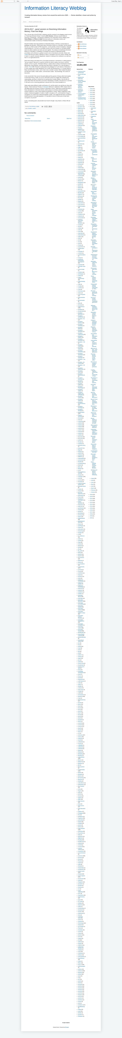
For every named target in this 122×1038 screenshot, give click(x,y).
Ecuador (80, 441)
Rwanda (80, 861)
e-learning (80, 421)
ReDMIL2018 (81, 841)
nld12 (79, 792)
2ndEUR (80, 123)
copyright (80, 264)
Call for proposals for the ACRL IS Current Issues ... (94, 144)
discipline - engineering (80, 334)
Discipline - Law (81, 359)
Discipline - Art (81, 318)
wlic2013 (80, 987)
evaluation (80, 476)
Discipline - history (80, 348)
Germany (80, 514)
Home (24, 21)
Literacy (80, 736)
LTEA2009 (80, 748)
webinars (80, 970)
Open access (81, 805)
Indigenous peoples (80, 583)
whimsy (79, 974)
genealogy (80, 513)
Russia (79, 859)
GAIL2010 (80, 506)
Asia (79, 166)
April (92, 486)
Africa (79, 149)
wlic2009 (80, 984)
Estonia (79, 465)
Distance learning (80, 416)
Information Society (80, 630)
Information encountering (81, 603)
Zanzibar (80, 1014)
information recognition (80, 624)
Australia (80, 175)
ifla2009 (80, 554)
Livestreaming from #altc (94, 451)
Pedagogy (80, 813)
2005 (91, 516)
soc (79, 888)
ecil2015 (80, 426)
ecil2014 (80, 424)
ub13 (79, 936)
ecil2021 (80, 435)
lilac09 (79, 702)
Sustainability (81, 908)
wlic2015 (80, 991)
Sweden (80, 911)
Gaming (80, 509)
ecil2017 (34, 108)
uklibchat (80, 941)
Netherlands (81, 784)
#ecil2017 (30, 108)
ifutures (79, 562)
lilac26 (79, 730)
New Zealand (81, 786)
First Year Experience (80, 493)
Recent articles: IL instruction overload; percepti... (94, 421)
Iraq (79, 644)
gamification (80, 508)
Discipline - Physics (80, 381)
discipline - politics (80, 384)
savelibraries (81, 869)
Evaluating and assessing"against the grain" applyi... (94, 387)
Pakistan (80, 811)
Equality (80, 461)
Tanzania (80, 921)
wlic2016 (80, 993)
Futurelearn (80, 504)
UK (78, 940)
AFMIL (79, 147)
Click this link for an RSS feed (81, 72)
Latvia (79, 682)
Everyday (80, 481)
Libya (79, 698)
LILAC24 (80, 726)
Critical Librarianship (81, 278)
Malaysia (80, 752)
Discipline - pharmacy (80, 378)
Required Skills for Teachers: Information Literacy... (94, 329)
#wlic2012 (80, 117)
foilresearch (80, 495)
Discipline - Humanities (80, 351)
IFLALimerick (81, 557)
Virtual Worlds (81, 956)
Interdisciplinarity (82, 637)
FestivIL (79, 489)
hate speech (81, 529)
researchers (80, 851)
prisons (79, 825)
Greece (79, 524)
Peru (79, 814)
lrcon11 (79, 743)
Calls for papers (81, 206)
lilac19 (79, 716)
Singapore (80, 882)
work (79, 1003)
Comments (81, 57)
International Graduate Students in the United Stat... (94, 205)
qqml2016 (80, 836)
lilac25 (79, 728)
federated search (82, 486)
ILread (79, 571)
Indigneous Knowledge (80, 586)
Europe (79, 475)
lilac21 (79, 721)
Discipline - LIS (81, 365)
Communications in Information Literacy (82, 95)
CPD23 (79, 275)
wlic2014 (80, 989)
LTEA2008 (80, 747)
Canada (80, 210)
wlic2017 (80, 994)
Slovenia (80, 887)
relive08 (80, 845)
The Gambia (81, 926)
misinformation (81, 769)
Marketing (80, 753)
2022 (91, 96)
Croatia (79, 286)
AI (78, 152)
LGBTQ (79, 693)
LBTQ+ (79, 684)
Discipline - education (80, 331)
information (80, 598)
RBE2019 (80, 838)
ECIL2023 (80, 436)
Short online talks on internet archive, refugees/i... (94, 447)
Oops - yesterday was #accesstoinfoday (94, 122)
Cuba (79, 289)
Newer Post (27, 118)
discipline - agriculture (80, 313)
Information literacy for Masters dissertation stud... (94, 242)
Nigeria (79, 790)
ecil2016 (80, 428)
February (93, 490)
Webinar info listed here (81, 78)
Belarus (79, 186)
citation (79, 236)
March (92, 488)
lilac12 (79, 706)
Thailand (80, 924)
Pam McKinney (83, 44)
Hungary (80, 532)
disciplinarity (81, 311)
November (93, 111)
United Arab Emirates (80, 947)
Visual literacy (81, 958)
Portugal (80, 823)
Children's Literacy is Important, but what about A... (94, 323)
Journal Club (81, 663)
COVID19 (80, 272)
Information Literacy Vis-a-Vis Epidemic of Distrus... (94, 174)
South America (81, 896)
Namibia (80, 781)
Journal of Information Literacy (80, 91)
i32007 (79, 538)
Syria (79, 915)
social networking (80, 891)
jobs (79, 660)
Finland (79, 490)
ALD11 (79, 155)
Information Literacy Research (80, 617)
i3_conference (81, 536)
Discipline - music (80, 371)
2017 (91, 106)
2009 (91, 508)
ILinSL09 (80, 569)
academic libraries (80, 129)
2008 (91, 510)
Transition (80, 930)
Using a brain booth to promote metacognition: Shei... (94, 287)
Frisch (30, 66)
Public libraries (81, 828)
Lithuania (80, 738)
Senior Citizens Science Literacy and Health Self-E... (94, 279)
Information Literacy (80, 609)
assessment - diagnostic (81, 173)
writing (79, 1009)
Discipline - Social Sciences (81, 403)
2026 (91, 88)
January (93, 492)
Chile (79, 229)
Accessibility (81, 136)
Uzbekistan (80, 953)
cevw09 (79, 224)
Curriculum (80, 291)
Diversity (80, 418)
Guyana (80, 527)
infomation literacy (80, 596)
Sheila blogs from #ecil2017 (94, 193)
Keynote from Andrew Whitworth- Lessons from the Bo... (94, 235)
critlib (79, 284)
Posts (80, 55)
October (93, 114)
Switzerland (80, 913)
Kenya (79, 669)
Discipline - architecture (80, 316)
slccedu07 (80, 883)
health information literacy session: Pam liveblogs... (94, 212)
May (92, 484)
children (80, 228)
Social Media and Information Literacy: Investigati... (94, 336)
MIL (79, 765)
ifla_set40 (80, 550)
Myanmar (80, 779)
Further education (80, 502)
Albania (79, 154)
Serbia (79, 880)
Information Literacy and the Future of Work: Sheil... (93, 315)
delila (79, 303)
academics (80, 134)
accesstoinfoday (81, 138)
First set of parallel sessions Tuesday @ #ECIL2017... (94, 300)
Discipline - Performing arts (81, 374)
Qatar (79, 834)
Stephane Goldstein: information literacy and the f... (94, 308)
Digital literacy (81, 306)
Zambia (79, 1012)
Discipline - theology (80, 410)
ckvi (79, 241)
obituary (80, 797)
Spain (79, 899)
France (79, 497)
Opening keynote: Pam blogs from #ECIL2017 (94, 395)
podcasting (80, 820)
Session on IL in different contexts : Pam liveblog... (94, 198)
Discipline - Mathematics (81, 369)
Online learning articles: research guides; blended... (94, 465)
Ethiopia (80, 468)
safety (79, 864)
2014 (91, 498)
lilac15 (79, 711)
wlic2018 (80, 996)
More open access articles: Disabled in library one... (94, 457)
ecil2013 (80, 423)
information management (81, 620)
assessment (80, 171)
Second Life (80, 878)
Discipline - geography (80, 339)
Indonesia (80, 588)
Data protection (81, 297)
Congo (79, 257)
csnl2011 (80, 287)
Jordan (79, 661)
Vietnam (80, 955)
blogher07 (80, 194)
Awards (79, 179)
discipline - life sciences (81, 363)
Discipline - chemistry (80, 325)
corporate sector (81, 266)
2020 (91, 100)
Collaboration (81, 248)
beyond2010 (81, 191)
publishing (80, 831)
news (79, 789)
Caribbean (80, 214)
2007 (91, 512)
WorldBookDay (81, 1006)
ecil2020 (80, 433)
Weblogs (80, 972)
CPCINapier (80, 274)
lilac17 (79, 713)
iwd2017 (80, 654)
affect (79, 145)
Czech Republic (81, 294)
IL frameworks (81, 566)
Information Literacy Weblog (55, 8)
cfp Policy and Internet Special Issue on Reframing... (94, 473)
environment (81, 460)
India (79, 578)
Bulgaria (80, 201)
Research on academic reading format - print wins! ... (94, 365)
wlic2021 (80, 998)
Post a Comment (30, 115)
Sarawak (80, 866)
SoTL (79, 893)
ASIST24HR (80, 169)
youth (79, 1011)
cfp (78, 226)
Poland (79, 821)
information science (80, 627)
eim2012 (80, 451)
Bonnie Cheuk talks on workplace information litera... (94, 402)
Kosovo (79, 676)
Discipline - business (80, 322)
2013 (91, 500)
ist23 (79, 649)
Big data (80, 192)
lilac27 (79, 731)
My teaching (80, 777)
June (92, 482)
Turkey (79, 933)
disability (80, 309)
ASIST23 (80, 167)
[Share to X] (48, 106)
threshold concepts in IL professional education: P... (94, 249)
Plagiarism (80, 818)
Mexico (79, 760)
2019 (91, 102)
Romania (80, 857)
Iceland (79, 544)
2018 (91, 104)
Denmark (80, 305)
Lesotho (80, 691)
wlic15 (79, 982)
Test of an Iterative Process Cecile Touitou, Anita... (93, 357)
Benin (79, 189)
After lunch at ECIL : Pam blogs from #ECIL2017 (94, 350)
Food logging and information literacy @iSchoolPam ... (94, 137)
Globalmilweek (81, 518)
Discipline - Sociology (80, 407)
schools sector (81, 871)
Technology (80, 923)
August (93, 478)
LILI (79, 733)
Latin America (81, 681)
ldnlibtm (80, 686)
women (79, 1001)
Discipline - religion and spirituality (80, 393)
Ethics (79, 467)
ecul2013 (80, 443)
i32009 (79, 540)
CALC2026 (80, 204)
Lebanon (80, 687)
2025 (91, 90)
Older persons (81, 801)
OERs (79, 799)
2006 (91, 514)
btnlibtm (80, 199)
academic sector (81, 131)
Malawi (79, 750)
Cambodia (80, 209)
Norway (79, 796)
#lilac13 (80, 110)
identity (79, 547)
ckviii (79, 243)
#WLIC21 (80, 122)
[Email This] (45, 106)
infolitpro (80, 593)
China (79, 231)
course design (81, 269)
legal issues (80, 689)
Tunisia (79, 931)
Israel (79, 648)
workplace (80, 1004)
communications (81, 254)
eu (78, 470)
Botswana (80, 196)
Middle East (80, 761)
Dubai (79, 419)
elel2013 (80, 453)
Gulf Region (80, 525)
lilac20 (79, 718)
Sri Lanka (80, 901)
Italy (79, 651)
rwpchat (80, 862)
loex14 (79, 740)
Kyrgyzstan (80, 679)
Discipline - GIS (81, 342)
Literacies (80, 735)
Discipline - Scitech (80, 400)
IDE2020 (80, 545)
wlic (79, 979)
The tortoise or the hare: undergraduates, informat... (94, 380)
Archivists (80, 161)
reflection (80, 843)
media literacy (81, 757)
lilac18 (79, 714)
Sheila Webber (83, 46)
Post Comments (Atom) (36, 121)
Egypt (79, 449)
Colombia (80, 251)
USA (79, 951)
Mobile (79, 772)
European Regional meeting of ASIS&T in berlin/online (94, 129)
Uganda (80, 938)
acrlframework (81, 141)
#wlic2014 (80, 120)
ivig (79, 653)
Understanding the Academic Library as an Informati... (94, 343)
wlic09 (79, 981)
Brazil (79, 197)
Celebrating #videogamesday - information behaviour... (94, 432)
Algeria (79, 157)
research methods (80, 849)
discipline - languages (80, 357)
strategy (80, 903)
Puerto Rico (80, 833)
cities (79, 238)
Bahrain (80, 180)
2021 (91, 98)
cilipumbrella (81, 235)
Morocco (80, 776)
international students (81, 641)
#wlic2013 (80, 118)
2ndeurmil (80, 125)
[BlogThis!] (46, 106)
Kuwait (79, 677)
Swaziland (80, 910)
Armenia (80, 164)
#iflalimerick (80, 108)
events (79, 480)
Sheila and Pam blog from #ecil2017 (94, 414)
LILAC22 (80, 723)
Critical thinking (81, 281)
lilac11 (79, 704)
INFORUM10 (81, 632)
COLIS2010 (80, 246)
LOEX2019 (80, 741)
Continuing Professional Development (81, 260)
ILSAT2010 (80, 573)
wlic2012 (80, 986)
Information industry (80, 606)
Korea (79, 674)
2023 (91, 94)
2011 (91, 504)
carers (79, 212)
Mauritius (80, 755)
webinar (80, 969)
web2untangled (81, 966)
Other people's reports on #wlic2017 (94, 426)
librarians (80, 696)
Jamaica (80, 656)
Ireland (79, 646)
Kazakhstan (80, 665)
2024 (91, 92)
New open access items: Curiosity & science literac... (94, 439)
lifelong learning (81, 699)
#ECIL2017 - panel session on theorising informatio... (94, 187)
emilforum (80, 455)
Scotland (80, 874)
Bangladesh (80, 182)
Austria (79, 177)
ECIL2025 (80, 438)
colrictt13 (80, 253)
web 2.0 (80, 964)
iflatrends (80, 560)
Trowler (26, 54)
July (92, 480)
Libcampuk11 (81, 694)
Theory (79, 928)
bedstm (79, 184)
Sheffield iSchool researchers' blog (82, 98)
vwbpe (79, 961)
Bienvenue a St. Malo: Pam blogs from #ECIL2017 (94, 408)
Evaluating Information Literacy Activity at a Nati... (94, 220)
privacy (79, 826)
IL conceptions (81, 563)
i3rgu (79, 542)
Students (80, 904)
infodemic (80, 590)
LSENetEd (80, 745)
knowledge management (81, 672)
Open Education (81, 808)
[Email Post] (42, 106)
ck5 (79, 240)
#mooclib (80, 113)
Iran (79, 643)
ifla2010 (80, 555)
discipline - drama (80, 328)
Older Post (69, 118)
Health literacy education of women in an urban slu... (94, 257)
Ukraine (80, 943)
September (93, 116)
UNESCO (80, 945)
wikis (79, 976)
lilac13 (79, 707)
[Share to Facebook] (49, 106)
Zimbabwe (80, 1016)
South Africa (80, 895)
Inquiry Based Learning (81, 635)
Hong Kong (80, 530)
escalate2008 (81, 463)
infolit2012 (80, 592)
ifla (78, 549)
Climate (79, 245)
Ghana (79, 516)
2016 (91, 494)
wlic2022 (80, 999)
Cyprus (79, 292)
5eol (79, 127)
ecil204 (79, 440)
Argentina (80, 162)
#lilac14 (80, 111)
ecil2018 (80, 431)
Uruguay (80, 949)
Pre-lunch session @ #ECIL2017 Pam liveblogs (94, 293)
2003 (91, 518)
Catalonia (80, 216)
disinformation (81, 412)
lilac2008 (80, 719)
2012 (91, 502)
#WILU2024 (80, 115)
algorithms (80, 159)
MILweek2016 (81, 766)
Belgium (80, 187)
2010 (91, 506)
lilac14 (79, 709)
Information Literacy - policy (81, 612)
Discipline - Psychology (80, 387)
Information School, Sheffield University (82, 81)
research (80, 846)
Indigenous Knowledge (80, 580)
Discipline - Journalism (80, 354)
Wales (79, 963)
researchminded (81, 853)
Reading (80, 839)
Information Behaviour (80, 600)
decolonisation (81, 300)
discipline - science (80, 397)
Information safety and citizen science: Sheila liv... (94, 264)
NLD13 (79, 794)
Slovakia (80, 885)
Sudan (79, 906)
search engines (81, 875)
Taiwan (79, 919)
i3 (78, 534)
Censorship (80, 217)
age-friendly (80, 150)
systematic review (80, 917)
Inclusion (80, 576)
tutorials (80, 935)
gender (79, 511)
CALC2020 (80, 202)
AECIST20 (80, 144)
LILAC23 (80, 724)
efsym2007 (80, 448)
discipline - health (80, 345)
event (79, 478)
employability (81, 458)
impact (79, 574)
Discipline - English (80, 337)
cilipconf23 (80, 233)
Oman (79, 804)
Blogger (67, 1027)
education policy (81, 445)
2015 (91, 496)
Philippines (80, 816)
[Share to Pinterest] (51, 106)
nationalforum (81, 782)
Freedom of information (80, 499)
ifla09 (79, 552)
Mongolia (80, 774)
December (93, 108)
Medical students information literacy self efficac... (94, 180)
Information (46, 86)
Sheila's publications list (35, 21)
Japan (79, 658)
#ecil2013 (80, 105)
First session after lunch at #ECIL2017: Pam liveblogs (94, 271)
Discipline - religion (80, 390)
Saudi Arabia (81, 867)
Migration (80, 763)
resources (80, 855)
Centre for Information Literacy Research (80, 86)
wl (78, 977)
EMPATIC (80, 456)
